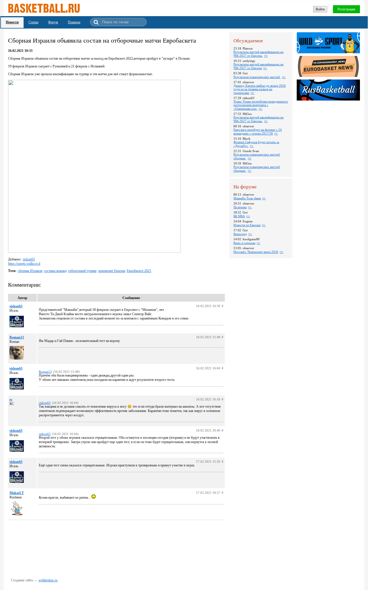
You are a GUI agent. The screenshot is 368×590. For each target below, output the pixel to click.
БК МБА (239, 216)
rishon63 (29, 259)
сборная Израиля (30, 271)
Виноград (240, 234)
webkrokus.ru (48, 580)
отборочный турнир (82, 271)
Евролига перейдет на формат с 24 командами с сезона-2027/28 (257, 131)
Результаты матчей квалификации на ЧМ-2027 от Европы (258, 53)
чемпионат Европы (111, 271)
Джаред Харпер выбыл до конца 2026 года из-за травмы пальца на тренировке (259, 89)
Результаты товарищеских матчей (257, 77)
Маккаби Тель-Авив (247, 198)
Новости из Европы (246, 225)
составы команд (55, 271)
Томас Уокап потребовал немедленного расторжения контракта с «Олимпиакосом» (260, 105)
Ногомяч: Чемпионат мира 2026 (255, 252)
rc (10, 400)
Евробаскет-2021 (139, 271)
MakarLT (16, 493)
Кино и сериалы (244, 243)
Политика (240, 207)
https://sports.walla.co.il (24, 264)
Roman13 (16, 337)
